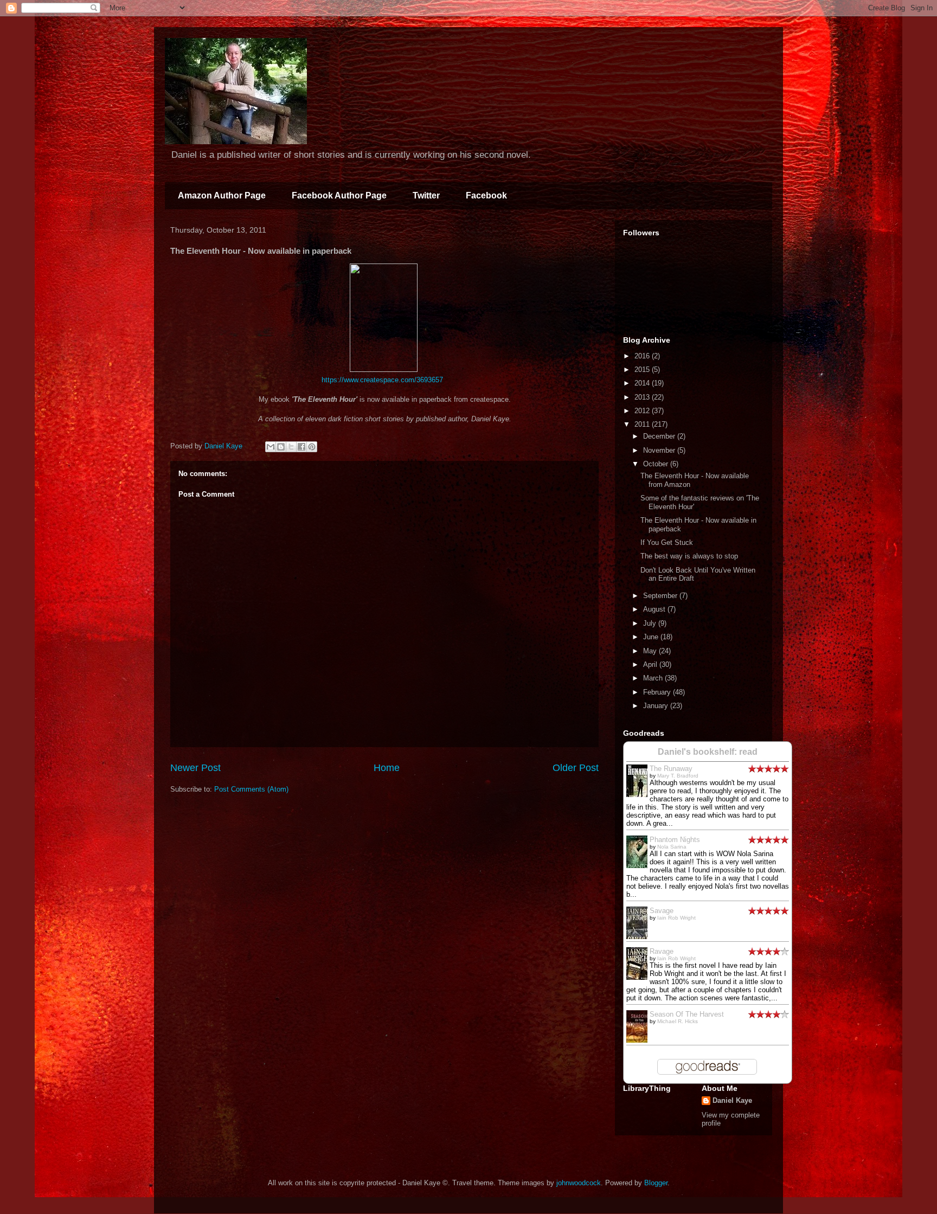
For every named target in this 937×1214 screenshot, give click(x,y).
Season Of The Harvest (687, 1014)
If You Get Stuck (666, 542)
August (655, 609)
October (656, 464)
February (658, 692)
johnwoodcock (578, 1183)
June (651, 637)
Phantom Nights (675, 840)
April (651, 664)
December (660, 436)
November (660, 450)
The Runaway (671, 769)
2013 (643, 397)
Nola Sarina (671, 847)
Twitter (426, 195)
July (650, 623)
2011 (643, 424)
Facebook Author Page (339, 195)
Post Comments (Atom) (251, 789)
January (656, 706)
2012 (643, 411)
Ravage (661, 951)
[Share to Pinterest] (311, 446)
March (654, 678)
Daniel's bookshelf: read (708, 751)
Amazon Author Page (222, 195)
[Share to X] (291, 446)
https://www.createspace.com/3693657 (382, 380)
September (661, 596)
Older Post (576, 767)
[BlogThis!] (280, 446)
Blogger (656, 1183)
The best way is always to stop (689, 556)
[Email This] (270, 446)
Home (387, 767)
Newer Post (195, 767)
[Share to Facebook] (301, 446)
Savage (661, 911)
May (651, 651)
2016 (643, 356)
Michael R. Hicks (677, 1021)
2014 (643, 383)
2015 (643, 369)
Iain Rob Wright (676, 918)
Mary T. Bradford (677, 776)
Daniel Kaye (732, 1100)
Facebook (486, 195)
